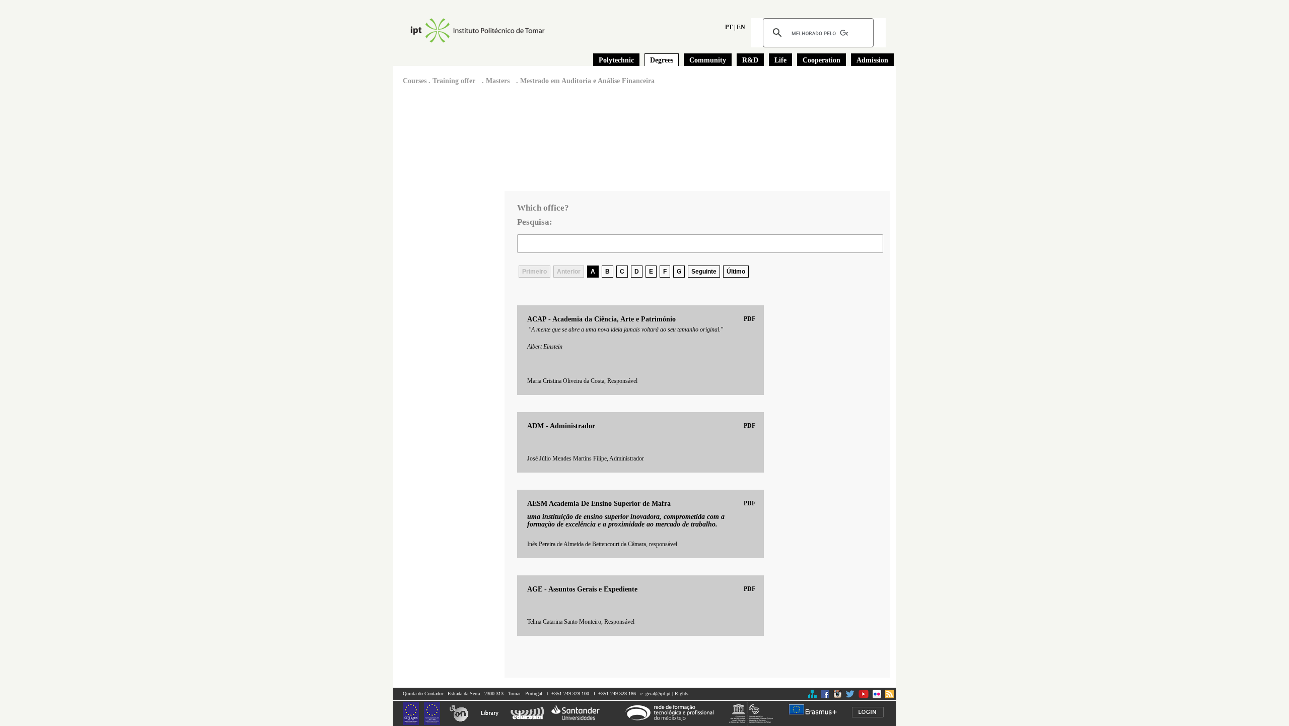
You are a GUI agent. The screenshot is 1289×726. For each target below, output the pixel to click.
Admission (872, 60)
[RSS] (889, 696)
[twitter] (850, 696)
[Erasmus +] (816, 709)
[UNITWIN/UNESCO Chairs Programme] (755, 713)
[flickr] (877, 696)
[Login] (871, 712)
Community (707, 60)
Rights (681, 693)
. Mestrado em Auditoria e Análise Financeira (584, 81)
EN (741, 27)
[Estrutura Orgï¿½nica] (812, 696)
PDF (749, 318)
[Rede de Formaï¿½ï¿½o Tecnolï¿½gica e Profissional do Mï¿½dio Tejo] (674, 712)
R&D (750, 60)
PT (729, 27)
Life (780, 60)
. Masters (495, 81)
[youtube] (863, 696)
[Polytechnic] (491, 30)
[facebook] (825, 696)
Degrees (661, 60)
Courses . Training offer (439, 81)
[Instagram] (837, 696)
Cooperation (821, 60)
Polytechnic (616, 60)
